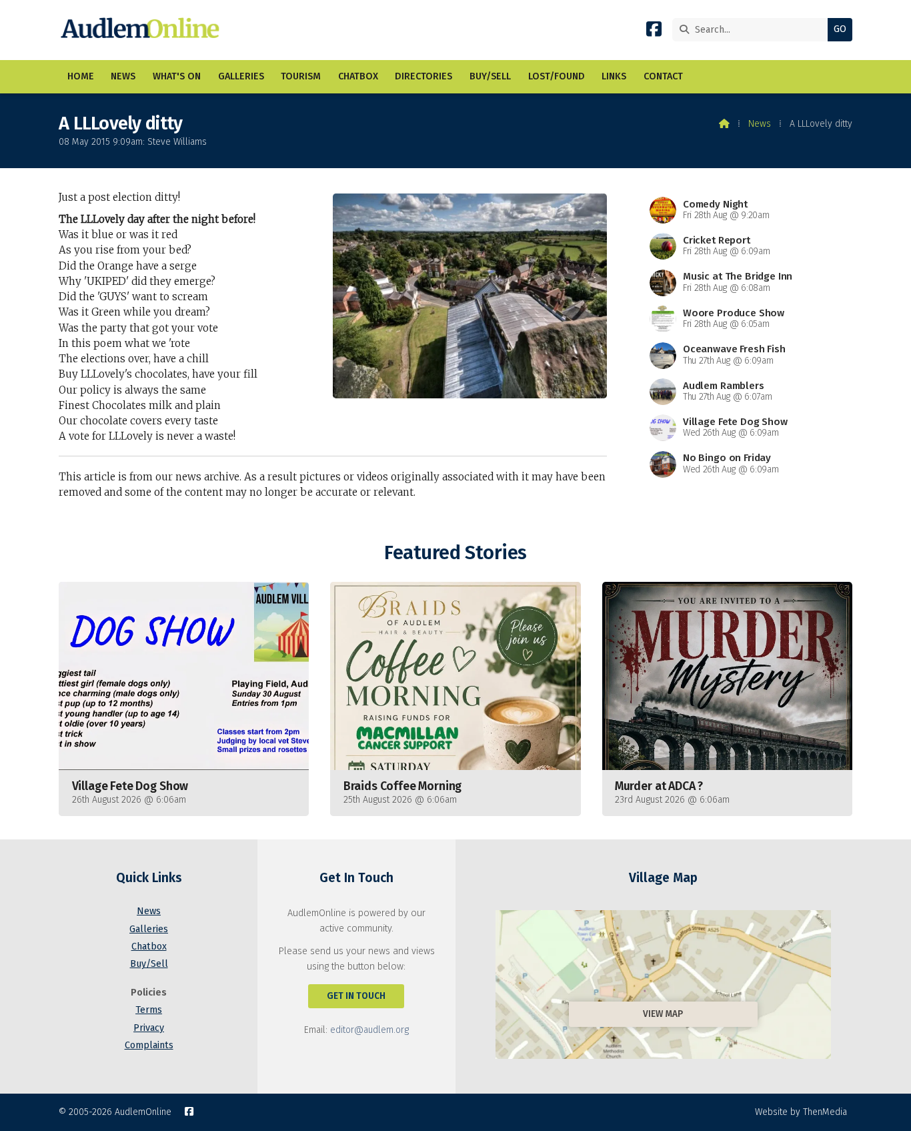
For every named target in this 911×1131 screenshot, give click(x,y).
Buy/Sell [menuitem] (490, 76)
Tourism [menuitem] (301, 76)
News (759, 123)
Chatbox (149, 946)
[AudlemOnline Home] (143, 30)
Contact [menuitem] (663, 76)
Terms (148, 1010)
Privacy (148, 1028)
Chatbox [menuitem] (358, 76)
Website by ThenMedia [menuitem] (801, 1112)
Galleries (148, 929)
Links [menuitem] (614, 76)
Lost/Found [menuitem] (556, 76)
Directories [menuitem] (423, 76)
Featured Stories (455, 552)
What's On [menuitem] (177, 76)
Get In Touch (356, 996)
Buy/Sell (149, 964)
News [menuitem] (123, 76)
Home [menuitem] (80, 76)
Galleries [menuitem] (241, 76)
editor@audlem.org (369, 1030)
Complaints (149, 1045)
